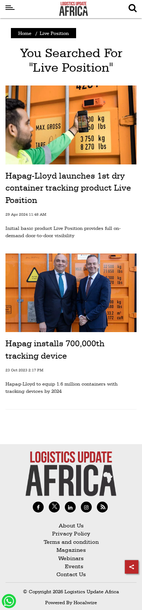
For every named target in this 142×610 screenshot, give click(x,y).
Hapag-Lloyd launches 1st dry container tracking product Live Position (68, 188)
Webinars (71, 558)
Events (71, 566)
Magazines (71, 549)
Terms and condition (71, 541)
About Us (71, 525)
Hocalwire (85, 602)
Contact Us (71, 574)
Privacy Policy (71, 533)
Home (24, 33)
